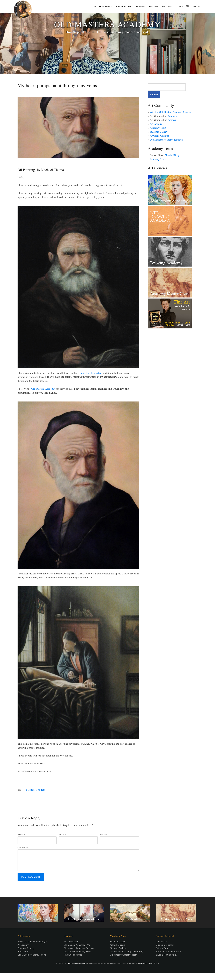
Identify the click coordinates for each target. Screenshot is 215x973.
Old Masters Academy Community (126, 951)
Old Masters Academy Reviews (166, 139)
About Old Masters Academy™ (32, 941)
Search (154, 94)
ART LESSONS (123, 6)
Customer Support (164, 945)
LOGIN (196, 6)
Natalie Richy (172, 155)
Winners (172, 115)
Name (21, 834)
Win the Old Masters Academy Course (170, 112)
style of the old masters (90, 373)
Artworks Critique (159, 135)
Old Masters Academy (43, 388)
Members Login (117, 941)
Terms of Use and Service (168, 951)
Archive (172, 119)
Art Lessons (23, 945)
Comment (23, 847)
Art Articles (156, 123)
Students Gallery (158, 131)
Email (62, 834)
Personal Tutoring (26, 948)
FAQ (180, 6)
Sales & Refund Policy (166, 954)
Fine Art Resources (73, 954)
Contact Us (161, 941)
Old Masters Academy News (77, 951)
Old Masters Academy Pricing (32, 954)
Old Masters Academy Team (123, 954)
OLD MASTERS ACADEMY (107, 24)
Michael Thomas (35, 790)
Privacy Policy (163, 948)
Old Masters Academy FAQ (77, 945)
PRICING (153, 6)
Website (103, 834)
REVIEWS (141, 6)
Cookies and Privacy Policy (148, 963)
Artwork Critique (117, 945)
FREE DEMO (105, 6)
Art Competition (71, 941)
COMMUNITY (167, 6)
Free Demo (23, 951)
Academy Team (158, 127)
